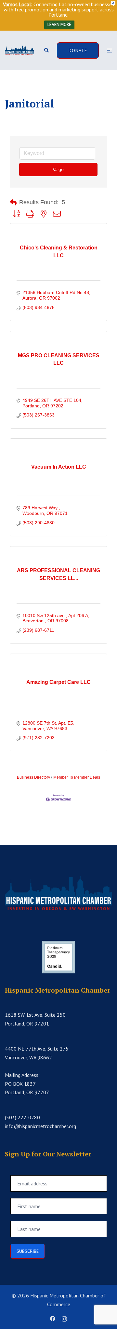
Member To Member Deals (76, 777)
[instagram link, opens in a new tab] (64, 1318)
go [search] (61, 169)
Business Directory (33, 777)
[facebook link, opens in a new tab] (52, 1318)
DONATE (78, 50)
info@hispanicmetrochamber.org (40, 1126)
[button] (46, 50)
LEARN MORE (59, 24)
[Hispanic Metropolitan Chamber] (19, 50)
